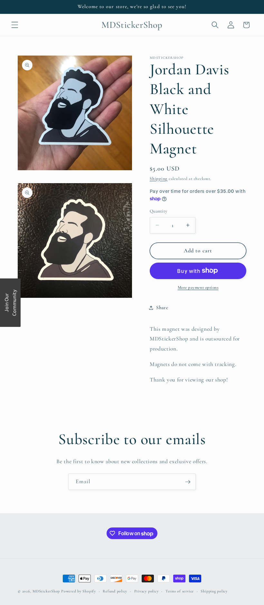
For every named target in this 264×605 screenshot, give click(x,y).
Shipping (158, 178)
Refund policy (115, 591)
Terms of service (179, 591)
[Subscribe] (187, 482)
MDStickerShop (46, 591)
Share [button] (162, 307)
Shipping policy (214, 591)
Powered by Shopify (78, 591)
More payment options (198, 287)
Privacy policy (146, 591)
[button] (15, 25)
